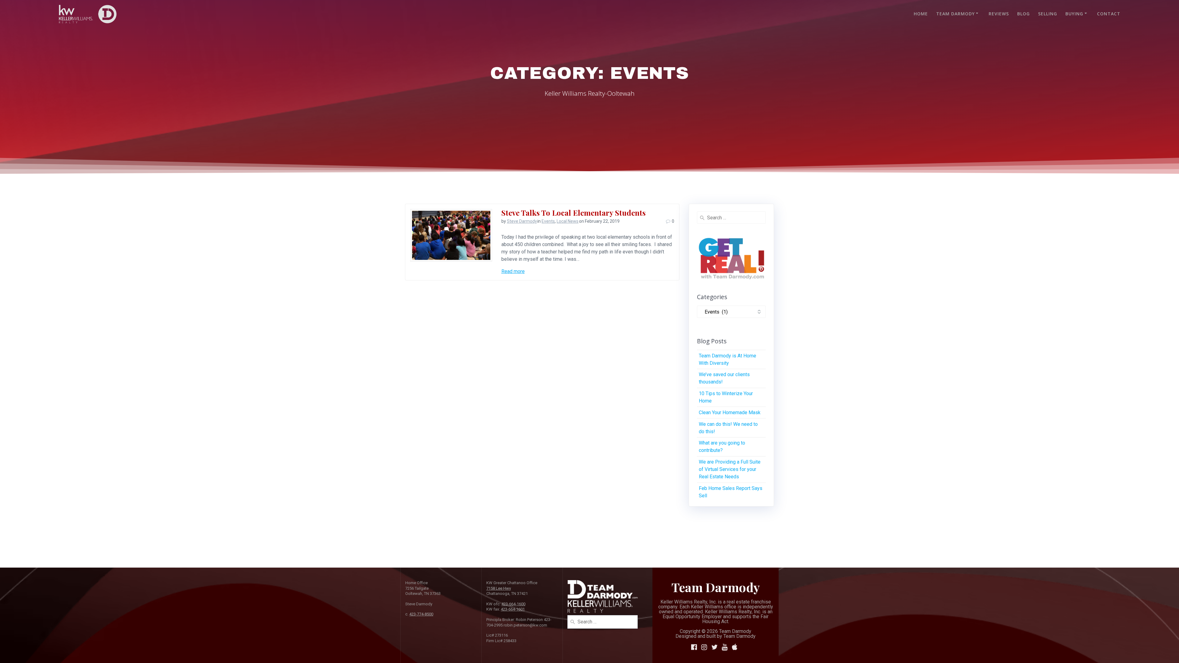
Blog (1023, 14)
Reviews (999, 14)
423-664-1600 (513, 604)
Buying (1074, 14)
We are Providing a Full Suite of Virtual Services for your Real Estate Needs (730, 469)
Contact (1108, 14)
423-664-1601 (513, 609)
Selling (1047, 14)
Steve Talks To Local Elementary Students (573, 213)
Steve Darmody (522, 221)
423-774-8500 (421, 614)
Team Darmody (955, 14)
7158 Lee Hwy (498, 588)
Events (548, 221)
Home (921, 14)
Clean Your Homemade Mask (730, 412)
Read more (513, 271)
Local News (567, 221)
